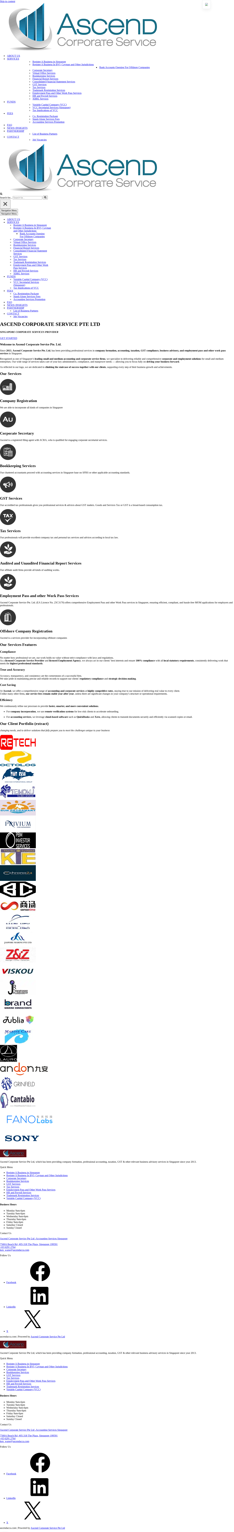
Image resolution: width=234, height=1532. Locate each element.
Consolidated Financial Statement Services (53, 81)
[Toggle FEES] (56, 291)
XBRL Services (40, 98)
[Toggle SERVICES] (56, 222)
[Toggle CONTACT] (56, 313)
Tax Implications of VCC (45, 110)
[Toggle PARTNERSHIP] (56, 308)
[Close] (5, 204)
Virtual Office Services (43, 73)
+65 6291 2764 (7, 1247)
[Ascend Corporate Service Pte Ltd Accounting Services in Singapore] (117, 27)
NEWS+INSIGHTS (17, 128)
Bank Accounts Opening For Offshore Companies (124, 67)
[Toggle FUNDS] (56, 276)
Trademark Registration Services (48, 90)
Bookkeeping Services (43, 76)
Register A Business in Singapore (49, 61)
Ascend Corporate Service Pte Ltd (48, 1336)
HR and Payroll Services (44, 96)
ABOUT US (13, 55)
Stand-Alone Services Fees (46, 119)
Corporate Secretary (42, 70)
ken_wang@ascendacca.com (14, 1250)
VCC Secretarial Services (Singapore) (51, 107)
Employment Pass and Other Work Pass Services (57, 93)
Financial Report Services (45, 78)
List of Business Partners (44, 133)
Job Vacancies (39, 139)
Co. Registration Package (45, 116)
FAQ (9, 125)
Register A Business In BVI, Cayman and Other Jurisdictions (37, 1175)
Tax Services (38, 87)
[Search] (1, 194)
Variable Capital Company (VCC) (49, 104)
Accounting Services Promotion (48, 122)
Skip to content (7, 1)
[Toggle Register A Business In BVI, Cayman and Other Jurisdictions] (56, 229)
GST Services (39, 84)
